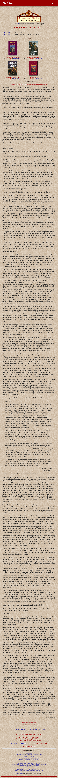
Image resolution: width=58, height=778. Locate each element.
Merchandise (36, 759)
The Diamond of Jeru (24, 765)
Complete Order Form (36, 769)
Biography (18, 754)
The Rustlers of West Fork (33, 57)
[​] (53, 3)
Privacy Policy (18, 770)
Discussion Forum (22, 763)
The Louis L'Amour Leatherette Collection (20, 764)
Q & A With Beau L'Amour (36, 754)
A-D (17, 24)
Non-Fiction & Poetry (34, 758)
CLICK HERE (6, 32)
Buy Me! (15, 58)
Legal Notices (20, 773)
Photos (27, 754)
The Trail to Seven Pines (12, 77)
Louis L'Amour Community (29, 762)
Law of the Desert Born (29, 766)
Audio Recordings (23, 759)
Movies (30, 759)
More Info (20, 58)
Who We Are (26, 770)
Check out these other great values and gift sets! (29, 729)
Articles (23, 754)
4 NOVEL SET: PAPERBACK (20, 743)
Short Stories (26, 758)
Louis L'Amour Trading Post (29, 756)
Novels (20, 758)
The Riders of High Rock (12, 57)
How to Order (27, 769)
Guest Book (30, 763)
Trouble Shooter (33, 77)
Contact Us (32, 770)
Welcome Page (39, 770)
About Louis (29, 753)
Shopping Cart (20, 769)
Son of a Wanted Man (34, 765)
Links (38, 763)
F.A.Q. (35, 763)
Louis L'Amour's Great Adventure (39, 764)
